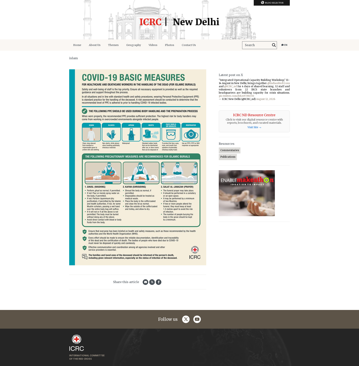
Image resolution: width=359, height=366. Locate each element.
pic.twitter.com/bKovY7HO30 (236, 96)
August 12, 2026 (265, 99)
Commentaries (229, 150)
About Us (94, 45)
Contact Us (189, 45)
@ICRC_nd (230, 86)
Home (77, 45)
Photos (169, 45)
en (285, 45)
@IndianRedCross (278, 83)
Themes (113, 45)
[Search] (274, 45)
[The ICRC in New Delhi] (179, 19)
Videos (153, 45)
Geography (133, 45)
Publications (227, 156)
